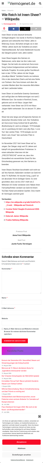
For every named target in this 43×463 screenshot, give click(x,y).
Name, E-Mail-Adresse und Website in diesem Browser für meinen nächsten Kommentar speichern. (21, 331)
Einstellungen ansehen (21, 455)
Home (4, 10)
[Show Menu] (3, 3)
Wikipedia (10, 10)
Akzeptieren (21, 442)
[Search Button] (40, 3)
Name (5, 298)
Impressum (29, 460)
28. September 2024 (26, 24)
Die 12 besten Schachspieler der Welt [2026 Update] (20, 376)
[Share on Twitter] (25, 29)
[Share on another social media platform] (36, 29)
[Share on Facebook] (13, 29)
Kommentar (7, 269)
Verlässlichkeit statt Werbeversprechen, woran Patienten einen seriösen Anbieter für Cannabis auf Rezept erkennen (20, 399)
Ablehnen (21, 448)
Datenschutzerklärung (18, 460)
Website (5, 318)
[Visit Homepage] (21, 3)
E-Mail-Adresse (8, 308)
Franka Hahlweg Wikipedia (17, 220)
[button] (39, 416)
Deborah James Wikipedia (17, 216)
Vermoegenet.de (10, 24)
